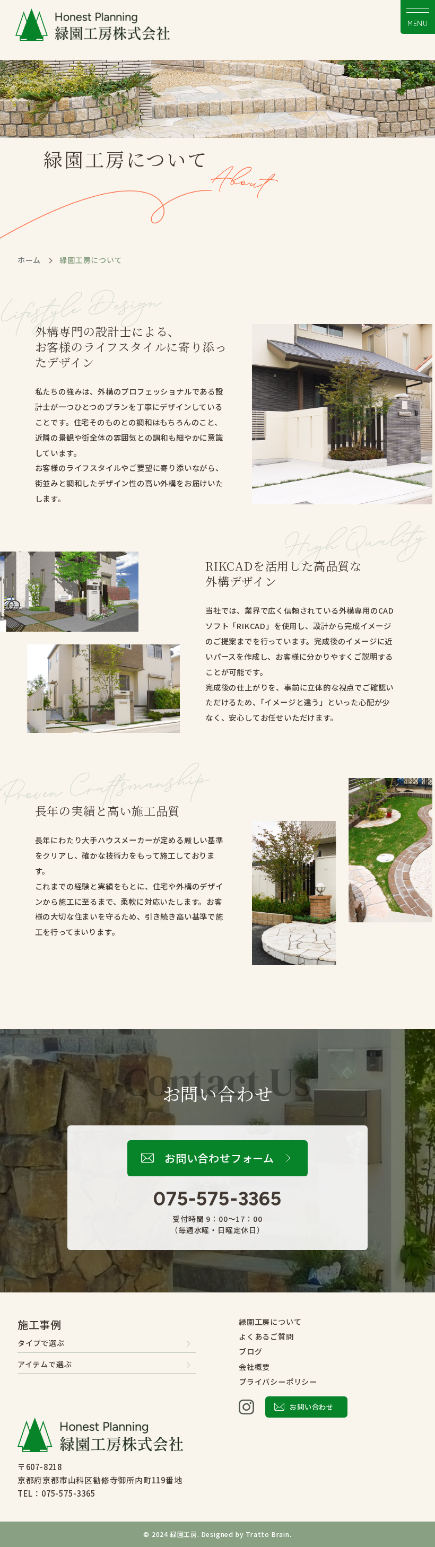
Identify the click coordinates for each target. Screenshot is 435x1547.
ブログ (250, 1351)
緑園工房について (270, 1321)
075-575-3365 (217, 1198)
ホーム (29, 260)
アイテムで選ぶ (45, 1364)
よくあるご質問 (266, 1336)
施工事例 (40, 1324)
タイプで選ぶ (41, 1343)
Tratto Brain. (268, 1534)
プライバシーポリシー (278, 1381)
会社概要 (254, 1366)
